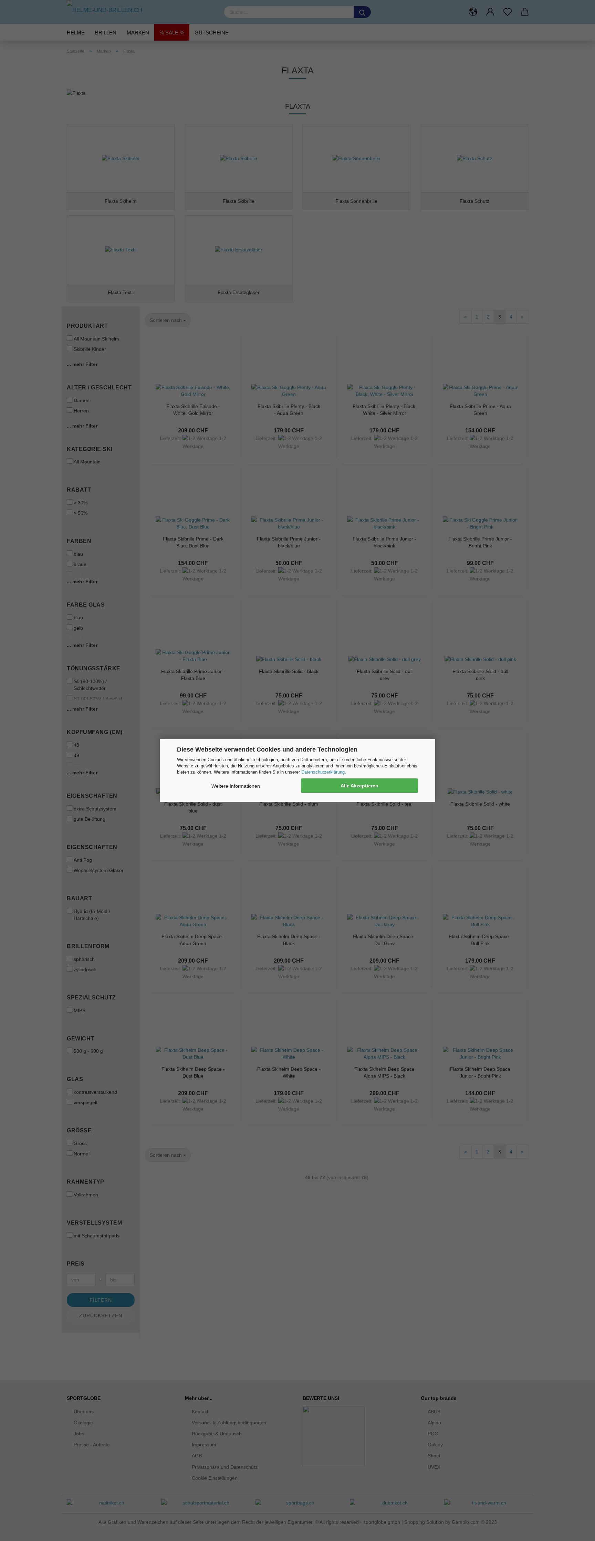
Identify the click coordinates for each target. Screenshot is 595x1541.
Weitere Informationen (235, 786)
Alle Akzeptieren (359, 785)
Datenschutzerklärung (323, 772)
